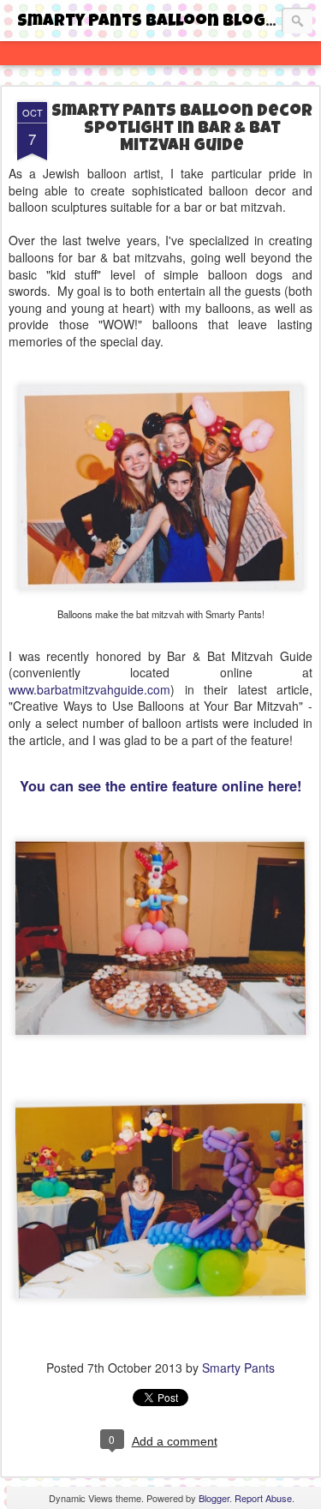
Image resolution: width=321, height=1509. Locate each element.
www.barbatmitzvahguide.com (89, 689)
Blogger (214, 1498)
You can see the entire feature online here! (160, 786)
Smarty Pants (238, 1367)
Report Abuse (263, 1498)
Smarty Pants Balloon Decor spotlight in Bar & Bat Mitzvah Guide (181, 129)
